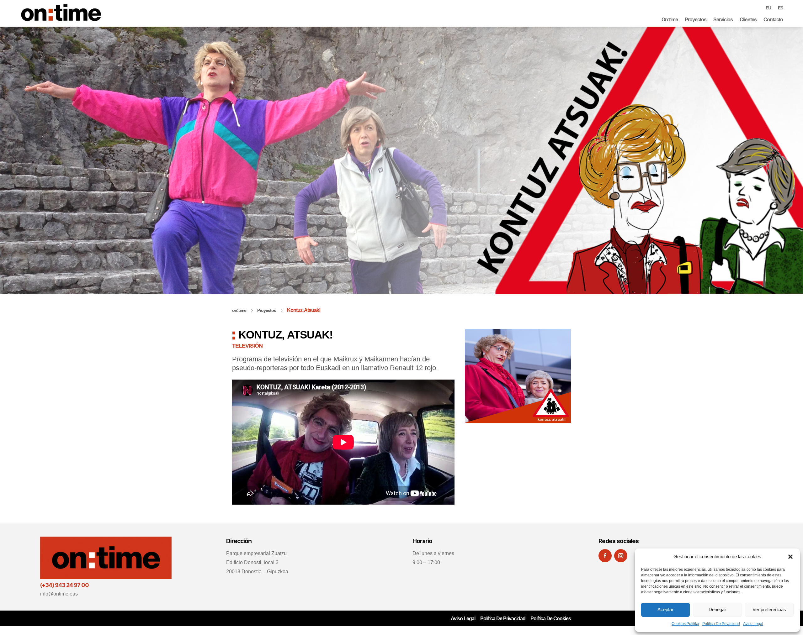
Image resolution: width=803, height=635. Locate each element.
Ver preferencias (769, 609)
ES (780, 8)
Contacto (773, 19)
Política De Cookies (550, 618)
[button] (790, 557)
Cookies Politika (685, 624)
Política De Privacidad (721, 624)
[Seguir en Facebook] (605, 555)
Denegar (717, 609)
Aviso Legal (753, 624)
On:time (670, 19)
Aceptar (665, 609)
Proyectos (695, 19)
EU (768, 8)
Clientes (748, 19)
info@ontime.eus (59, 593)
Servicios (723, 19)
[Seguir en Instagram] (620, 555)
